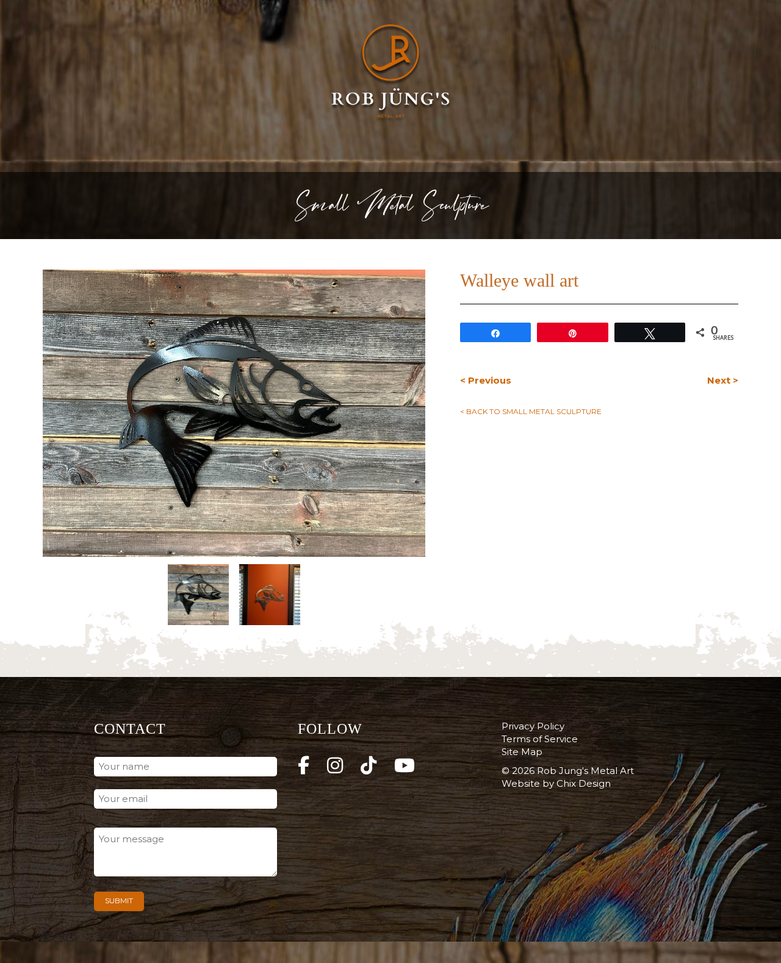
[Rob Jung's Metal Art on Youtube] (404, 765)
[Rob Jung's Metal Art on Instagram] (335, 765)
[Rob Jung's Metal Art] (390, 73)
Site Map (522, 751)
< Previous (485, 380)
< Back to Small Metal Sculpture (531, 411)
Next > (722, 380)
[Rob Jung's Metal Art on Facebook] (303, 765)
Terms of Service (540, 739)
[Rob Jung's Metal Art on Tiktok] (368, 765)
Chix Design (583, 783)
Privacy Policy (533, 726)
